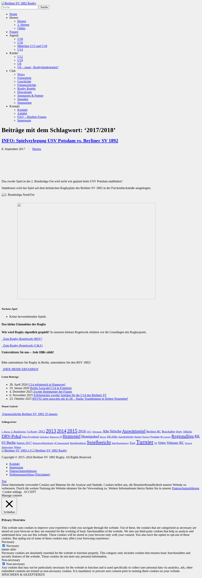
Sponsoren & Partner (30, 95)
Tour (132, 442)
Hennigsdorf (90, 436)
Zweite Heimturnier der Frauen (52, 391)
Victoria (188, 443)
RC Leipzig (165, 437)
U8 (19, 63)
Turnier (144, 442)
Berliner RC (153, 431)
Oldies (21, 28)
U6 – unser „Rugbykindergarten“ (38, 67)
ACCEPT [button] (30, 492)
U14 (20, 49)
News (21, 74)
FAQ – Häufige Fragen (31, 117)
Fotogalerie (24, 78)
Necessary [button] (8, 542)
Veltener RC (175, 443)
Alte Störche (112, 431)
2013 (51, 431)
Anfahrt (22, 113)
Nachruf (146, 437)
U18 (20, 39)
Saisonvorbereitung (43, 443)
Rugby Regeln (26, 88)
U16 (20, 42)
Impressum (24, 120)
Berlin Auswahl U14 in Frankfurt (51, 388)
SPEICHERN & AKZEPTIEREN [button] (23, 574)
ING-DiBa (112, 436)
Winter (17, 447)
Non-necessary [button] (11, 560)
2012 (42, 431)
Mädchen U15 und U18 (32, 46)
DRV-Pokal (11, 436)
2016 (82, 431)
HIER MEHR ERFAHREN (20, 369)
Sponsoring (24, 102)
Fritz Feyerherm (30, 436)
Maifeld (137, 437)
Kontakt (22, 109)
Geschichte (24, 81)
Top (4, 481)
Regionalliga (182, 436)
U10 (20, 60)
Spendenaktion (78, 443)
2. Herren (23, 24)
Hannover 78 (56, 437)
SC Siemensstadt (61, 443)
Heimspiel (71, 436)
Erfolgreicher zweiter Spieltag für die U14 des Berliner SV (70, 395)
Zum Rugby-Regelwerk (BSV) (22, 338)
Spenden (22, 99)
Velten (162, 443)
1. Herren (6, 432)
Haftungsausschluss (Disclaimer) (29, 474)
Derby (179, 431)
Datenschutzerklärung (23, 471)
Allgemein (97, 432)
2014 (61, 430)
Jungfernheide (126, 436)
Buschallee (168, 431)
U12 (20, 56)
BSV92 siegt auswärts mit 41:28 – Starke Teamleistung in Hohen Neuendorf (80, 398)
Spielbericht (99, 442)
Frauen (13, 31)
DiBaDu (187, 431)
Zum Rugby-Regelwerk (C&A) (22, 345)
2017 (89, 432)
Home (13, 14)
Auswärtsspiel (134, 431)
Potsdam (155, 436)
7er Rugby (32, 431)
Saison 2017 (24, 442)
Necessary (12, 545)
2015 (72, 431)
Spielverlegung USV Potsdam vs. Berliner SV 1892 (60, 140)
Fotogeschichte (26, 85)
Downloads (24, 92)
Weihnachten (7, 447)
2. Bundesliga (18, 431)
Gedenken (44, 437)
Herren (21, 21)
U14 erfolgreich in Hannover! (46, 384)
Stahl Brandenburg (120, 443)
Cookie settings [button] (12, 492)
